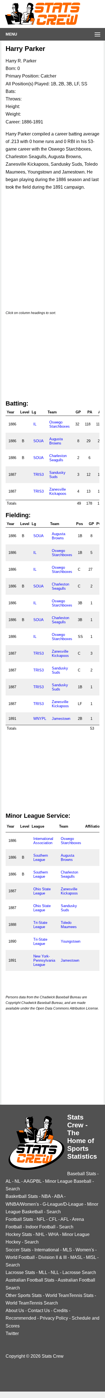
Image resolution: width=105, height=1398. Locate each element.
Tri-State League (40, 925)
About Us (15, 1310)
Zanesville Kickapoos (57, 491)
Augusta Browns (56, 441)
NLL (55, 1272)
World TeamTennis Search (32, 1303)
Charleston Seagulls (58, 458)
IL (34, 424)
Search (13, 1188)
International (46, 1249)
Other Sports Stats (24, 1295)
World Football (20, 1257)
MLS (67, 1249)
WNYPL (39, 718)
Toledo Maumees (69, 925)
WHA (53, 1234)
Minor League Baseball (68, 1181)
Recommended (21, 1318)
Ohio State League (42, 891)
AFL (64, 1219)
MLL (43, 1272)
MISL (91, 1257)
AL (8, 1181)
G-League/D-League (63, 1204)
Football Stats (19, 1219)
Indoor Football (40, 1226)
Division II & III (52, 1257)
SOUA (38, 441)
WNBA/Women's (22, 1204)
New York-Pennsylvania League (44, 960)
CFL (53, 1219)
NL (17, 1181)
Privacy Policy (54, 1318)
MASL (76, 1257)
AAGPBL (32, 1181)
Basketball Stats (22, 1196)
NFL (41, 1219)
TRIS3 (38, 474)
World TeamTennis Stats (69, 1295)
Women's (85, 1249)
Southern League (40, 857)
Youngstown (70, 941)
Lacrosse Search (79, 1272)
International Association (43, 841)
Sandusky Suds (57, 474)
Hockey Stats (19, 1234)
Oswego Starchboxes (59, 424)
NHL (40, 1234)
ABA (58, 1196)
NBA (46, 1196)
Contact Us (39, 1310)
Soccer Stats (18, 1249)
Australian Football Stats (30, 1280)
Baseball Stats (81, 1173)
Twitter (12, 1333)
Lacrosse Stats (20, 1272)
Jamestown (61, 718)
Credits (60, 1310)
